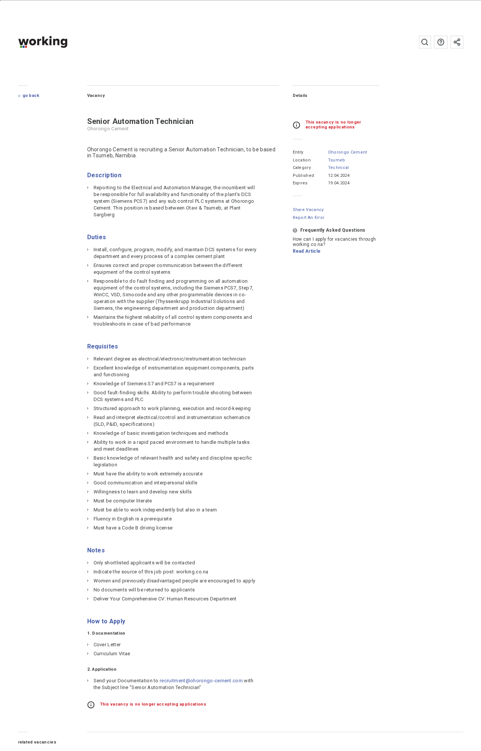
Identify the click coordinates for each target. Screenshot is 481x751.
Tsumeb (336, 160)
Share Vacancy (308, 209)
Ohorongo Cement (347, 152)
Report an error (309, 217)
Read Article (307, 251)
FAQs (441, 42)
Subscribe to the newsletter (457, 42)
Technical (338, 167)
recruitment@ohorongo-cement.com (201, 680)
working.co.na (57, 42)
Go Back (31, 95)
